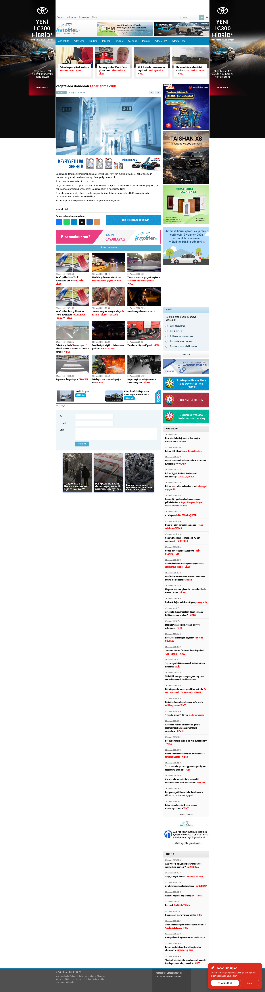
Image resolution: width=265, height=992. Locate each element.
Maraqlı (146, 42)
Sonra (249, 983)
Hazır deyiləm (176, 331)
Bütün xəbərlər (186, 814)
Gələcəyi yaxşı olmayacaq (181, 341)
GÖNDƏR (82, 444)
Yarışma (60, 17)
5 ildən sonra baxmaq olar (181, 336)
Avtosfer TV (161, 40)
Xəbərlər (106, 40)
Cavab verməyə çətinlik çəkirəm (184, 346)
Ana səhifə (63, 40)
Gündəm (92, 42)
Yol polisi (133, 40)
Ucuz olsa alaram (177, 326)
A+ (158, 92)
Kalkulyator (71, 17)
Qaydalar (119, 40)
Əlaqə (94, 17)
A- (152, 92)
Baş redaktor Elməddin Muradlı (169, 973)
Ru (207, 17)
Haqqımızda (84, 17)
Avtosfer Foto (178, 40)
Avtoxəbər (79, 42)
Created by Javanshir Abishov (168, 976)
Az (202, 17)
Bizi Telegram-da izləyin (135, 220)
